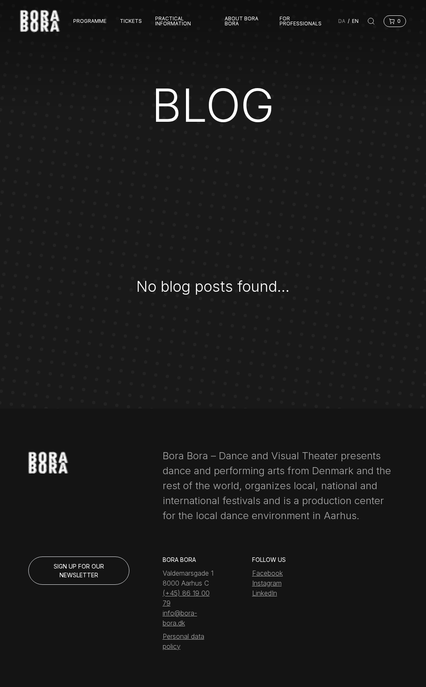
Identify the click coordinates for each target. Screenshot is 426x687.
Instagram (267, 583)
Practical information (173, 21)
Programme (89, 21)
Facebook (267, 573)
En (355, 21)
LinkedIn (264, 593)
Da (341, 21)
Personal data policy (183, 641)
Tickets (131, 21)
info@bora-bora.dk (180, 618)
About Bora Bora (241, 21)
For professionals (301, 21)
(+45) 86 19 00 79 (186, 598)
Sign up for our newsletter (79, 571)
